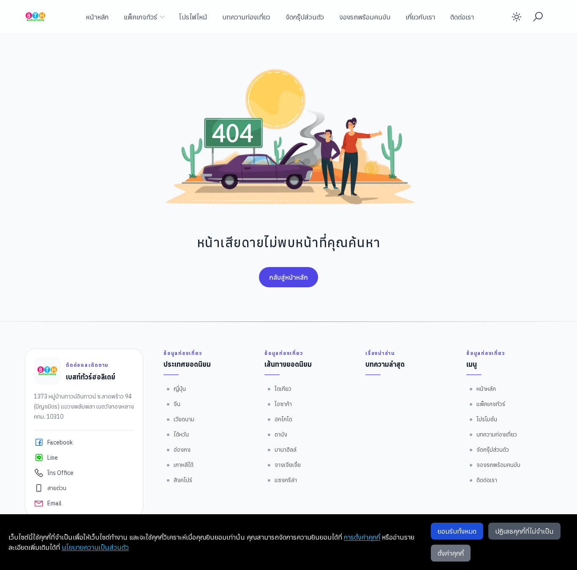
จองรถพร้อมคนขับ (364, 17)
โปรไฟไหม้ (193, 17)
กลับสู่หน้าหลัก (288, 277)
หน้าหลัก (97, 17)
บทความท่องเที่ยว (246, 17)
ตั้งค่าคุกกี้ (451, 553)
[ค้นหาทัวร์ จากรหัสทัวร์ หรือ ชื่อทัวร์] (538, 17)
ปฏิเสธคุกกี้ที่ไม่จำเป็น (524, 531)
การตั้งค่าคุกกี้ (362, 537)
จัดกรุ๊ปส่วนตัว (305, 17)
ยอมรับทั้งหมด (457, 531)
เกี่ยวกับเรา (420, 17)
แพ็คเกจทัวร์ (140, 17)
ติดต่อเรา (462, 17)
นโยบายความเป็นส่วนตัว (95, 547)
